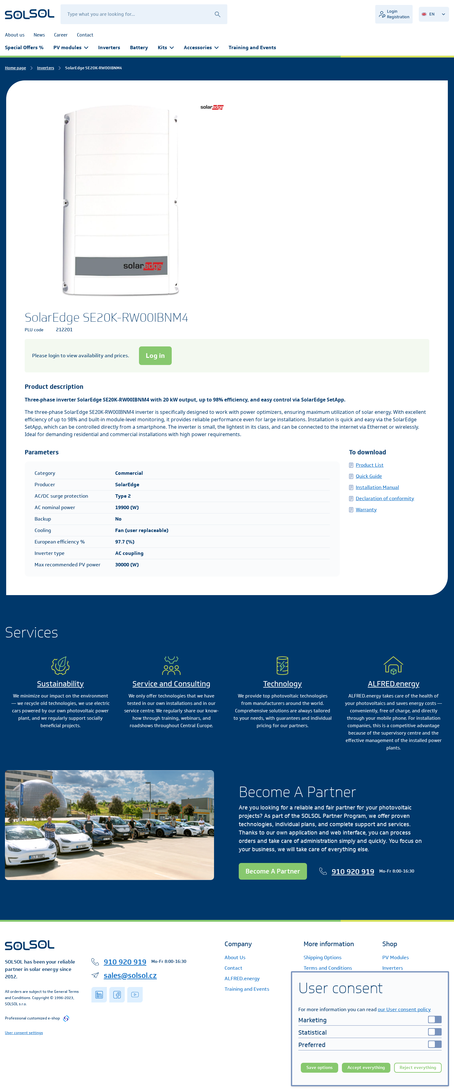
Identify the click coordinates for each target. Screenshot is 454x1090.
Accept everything (366, 1067)
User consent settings (24, 1033)
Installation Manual (377, 487)
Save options (319, 1067)
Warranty (366, 509)
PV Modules (395, 957)
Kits (162, 47)
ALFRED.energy (393, 683)
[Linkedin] (99, 994)
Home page (15, 68)
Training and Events (252, 47)
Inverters (109, 47)
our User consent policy (404, 1009)
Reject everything (418, 1067)
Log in (155, 355)
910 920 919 (353, 871)
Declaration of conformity (385, 498)
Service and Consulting (171, 683)
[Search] (217, 14)
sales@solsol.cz (130, 975)
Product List (370, 465)
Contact (233, 968)
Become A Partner (273, 871)
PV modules (67, 47)
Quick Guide (369, 476)
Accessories (198, 47)
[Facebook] (117, 994)
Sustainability (60, 683)
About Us (235, 957)
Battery (139, 47)
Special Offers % (24, 47)
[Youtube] (135, 994)
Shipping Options (323, 957)
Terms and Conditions (328, 968)
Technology (282, 683)
